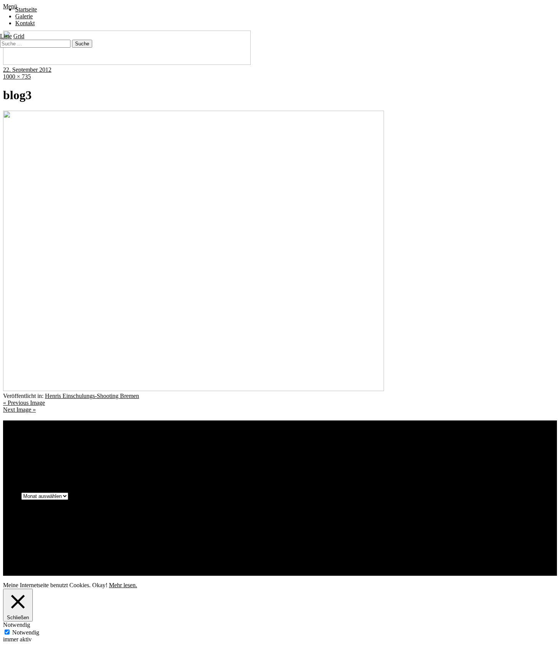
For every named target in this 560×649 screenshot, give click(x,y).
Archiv (11, 496)
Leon (260, 456)
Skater (43, 466)
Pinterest (28, 559)
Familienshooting (325, 443)
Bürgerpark (168, 444)
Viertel (178, 466)
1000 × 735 (17, 76)
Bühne (150, 444)
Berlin (44, 443)
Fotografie (396, 443)
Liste (6, 36)
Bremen (86, 443)
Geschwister (34, 456)
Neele (400, 455)
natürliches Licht (354, 454)
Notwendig (25, 632)
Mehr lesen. (123, 585)
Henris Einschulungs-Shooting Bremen (92, 396)
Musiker (308, 456)
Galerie (24, 16)
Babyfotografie (19, 444)
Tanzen (112, 465)
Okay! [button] (99, 585)
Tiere (149, 465)
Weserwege (231, 466)
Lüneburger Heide (282, 456)
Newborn (418, 456)
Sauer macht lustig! (509, 454)
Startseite (26, 9)
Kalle (92, 456)
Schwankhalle (19, 465)
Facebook (30, 552)
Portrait (443, 454)
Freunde (508, 443)
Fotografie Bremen (454, 442)
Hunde (80, 456)
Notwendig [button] (16, 625)
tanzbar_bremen (81, 465)
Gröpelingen (59, 456)
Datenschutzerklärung (44, 539)
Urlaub (163, 465)
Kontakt (25, 23)
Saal (462, 456)
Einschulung (285, 444)
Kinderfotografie (146, 454)
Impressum (31, 532)
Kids (107, 454)
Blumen (62, 443)
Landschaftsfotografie (230, 456)
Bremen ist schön (120, 443)
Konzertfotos (192, 456)
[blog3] (193, 389)
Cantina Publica (196, 444)
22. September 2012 (27, 69)
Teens (132, 464)
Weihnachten (209, 466)
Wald (191, 466)
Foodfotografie (367, 444)
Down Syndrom (243, 443)
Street (55, 466)
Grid (18, 36)
